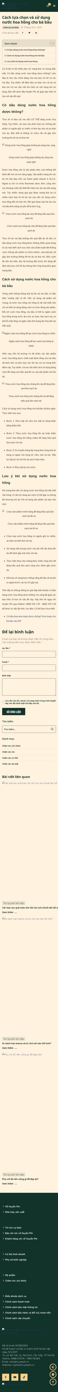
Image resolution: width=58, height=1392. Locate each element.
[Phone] (53, 1367)
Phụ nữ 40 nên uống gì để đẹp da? (20, 1179)
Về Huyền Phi (12, 1206)
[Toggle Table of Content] (50, 43)
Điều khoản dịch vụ (15, 1296)
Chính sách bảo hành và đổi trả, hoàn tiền (28, 1312)
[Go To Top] (53, 1382)
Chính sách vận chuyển (17, 1318)
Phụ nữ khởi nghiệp (16, 1259)
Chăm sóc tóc (8, 752)
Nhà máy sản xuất (14, 1211)
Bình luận (6, 675)
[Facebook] (5, 1377)
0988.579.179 (17, 1358)
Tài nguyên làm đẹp (13, 903)
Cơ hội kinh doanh (15, 1254)
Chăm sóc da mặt (10, 764)
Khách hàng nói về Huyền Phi (21, 1238)
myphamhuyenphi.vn (23, 1364)
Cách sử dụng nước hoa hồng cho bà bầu (26, 55)
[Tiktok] (24, 1377)
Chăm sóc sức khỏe (10, 27)
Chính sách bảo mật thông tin (21, 1307)
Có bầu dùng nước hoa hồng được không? (25, 50)
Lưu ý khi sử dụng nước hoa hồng (22, 61)
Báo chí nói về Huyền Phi (19, 1233)
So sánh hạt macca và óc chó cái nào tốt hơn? (26, 1043)
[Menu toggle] (54, 6)
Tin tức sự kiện (13, 1227)
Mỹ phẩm (10, 1275)
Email (5, 662)
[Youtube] (14, 1377)
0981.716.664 (33, 1358)
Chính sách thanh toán (17, 1301)
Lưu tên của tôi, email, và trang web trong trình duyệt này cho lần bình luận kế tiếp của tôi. (30, 702)
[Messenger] (53, 1374)
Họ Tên (6, 648)
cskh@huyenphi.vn (19, 1361)
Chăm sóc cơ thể (10, 758)
